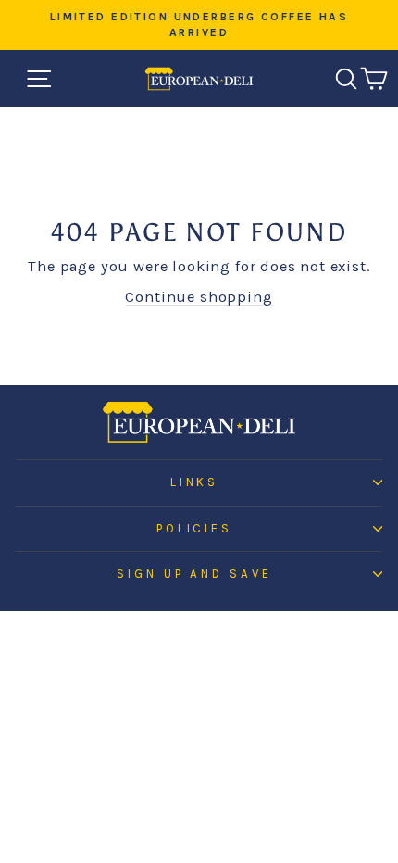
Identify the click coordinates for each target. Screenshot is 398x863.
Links (194, 482)
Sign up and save (195, 574)
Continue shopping (198, 297)
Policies (194, 528)
